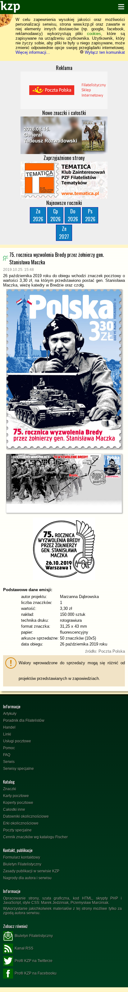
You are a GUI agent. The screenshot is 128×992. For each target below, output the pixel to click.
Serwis (9, 762)
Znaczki (9, 789)
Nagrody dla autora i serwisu (27, 878)
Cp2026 (55, 215)
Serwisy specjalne (18, 768)
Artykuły (9, 713)
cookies (94, 33)
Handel (9, 727)
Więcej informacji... (33, 52)
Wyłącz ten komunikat (104, 52)
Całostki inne (14, 809)
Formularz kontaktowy (21, 857)
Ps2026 (90, 215)
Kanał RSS (24, 948)
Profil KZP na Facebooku (36, 973)
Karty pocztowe (16, 796)
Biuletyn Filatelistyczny (22, 864)
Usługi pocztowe (17, 741)
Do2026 (73, 215)
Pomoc (9, 748)
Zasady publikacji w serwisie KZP (31, 871)
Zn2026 (38, 215)
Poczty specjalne (17, 830)
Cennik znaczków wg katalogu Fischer (35, 837)
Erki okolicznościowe (21, 823)
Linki (7, 734)
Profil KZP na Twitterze (34, 961)
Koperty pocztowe (18, 802)
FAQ (6, 755)
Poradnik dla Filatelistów (23, 720)
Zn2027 (64, 232)
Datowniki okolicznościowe (26, 816)
